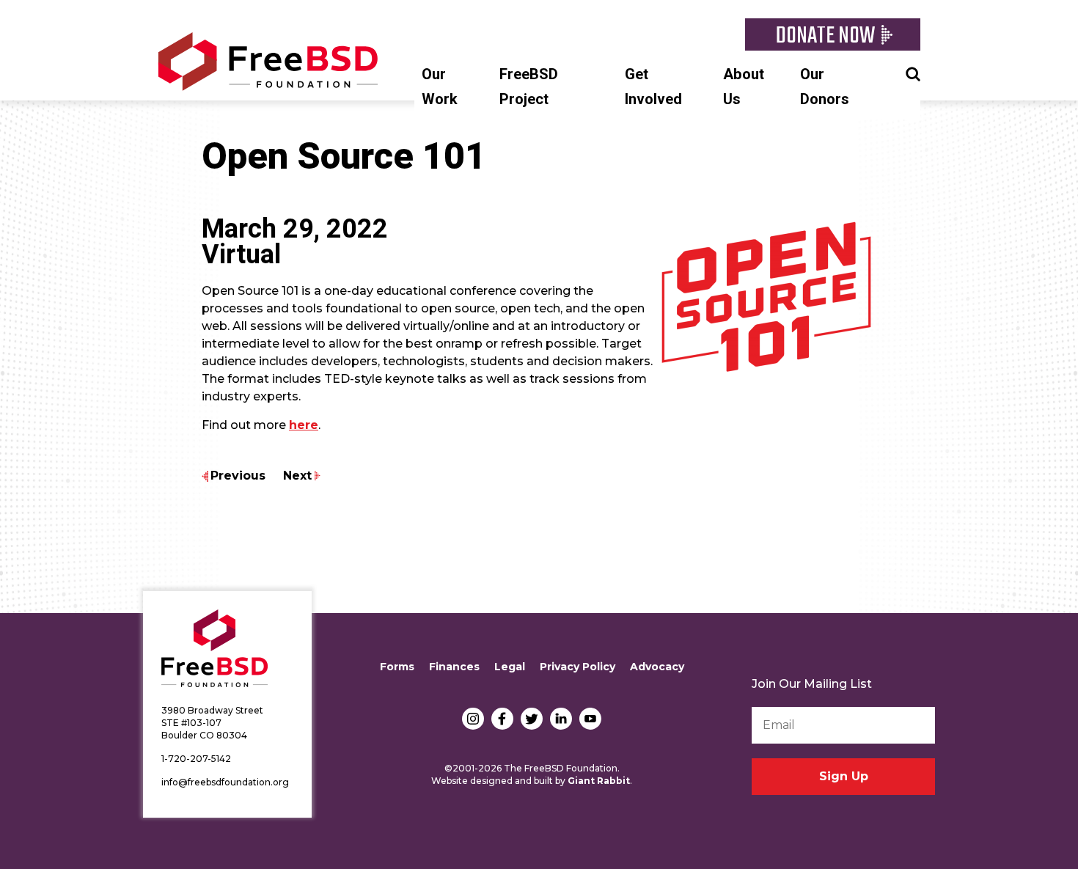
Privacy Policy (577, 666)
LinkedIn (561, 718)
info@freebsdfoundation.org (225, 782)
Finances (454, 666)
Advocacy (657, 666)
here (303, 425)
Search (913, 73)
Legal (509, 666)
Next (297, 476)
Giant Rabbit (599, 780)
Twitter (531, 718)
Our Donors (824, 87)
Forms (397, 666)
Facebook (502, 718)
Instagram (473, 718)
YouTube (590, 718)
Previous (237, 476)
